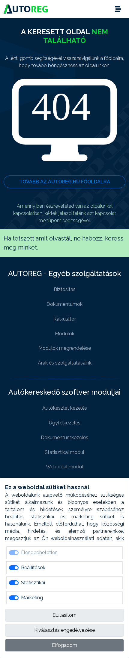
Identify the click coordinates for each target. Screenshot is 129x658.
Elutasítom (64, 615)
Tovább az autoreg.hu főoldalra (64, 182)
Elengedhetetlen (39, 552)
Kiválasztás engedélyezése (64, 630)
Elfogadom (64, 645)
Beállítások (33, 567)
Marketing (32, 598)
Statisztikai (33, 582)
